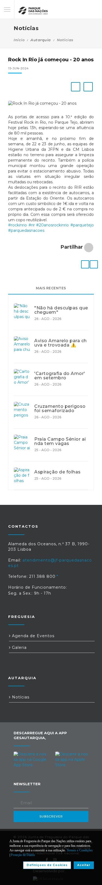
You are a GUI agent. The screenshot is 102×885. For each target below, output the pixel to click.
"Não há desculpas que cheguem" (61, 310)
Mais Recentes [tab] (51, 288)
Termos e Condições (80, 850)
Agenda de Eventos (32, 635)
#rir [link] (32, 225)
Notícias (65, 40)
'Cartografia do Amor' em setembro (59, 375)
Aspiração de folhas (57, 472)
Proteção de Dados (23, 855)
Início (19, 40)
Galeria (19, 647)
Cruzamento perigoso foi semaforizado (60, 408)
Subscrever (51, 816)
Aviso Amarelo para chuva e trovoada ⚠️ (60, 343)
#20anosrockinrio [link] (52, 225)
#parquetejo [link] (82, 225)
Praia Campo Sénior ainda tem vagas (60, 441)
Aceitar (83, 865)
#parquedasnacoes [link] (26, 230)
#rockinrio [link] (17, 225)
